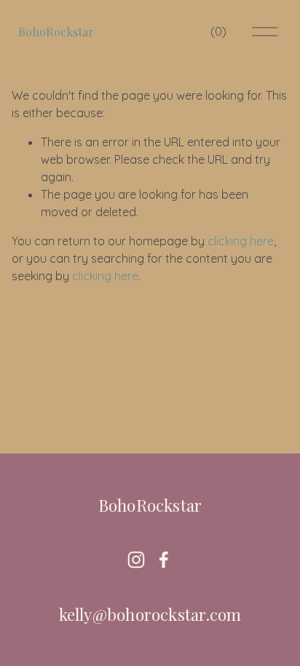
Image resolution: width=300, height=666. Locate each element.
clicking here (241, 241)
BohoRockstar (56, 31)
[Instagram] (136, 559)
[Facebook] (164, 559)
